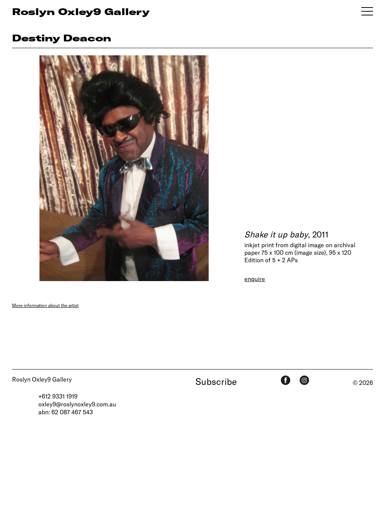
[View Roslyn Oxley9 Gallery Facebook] (285, 380)
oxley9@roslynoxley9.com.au (77, 404)
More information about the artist (45, 305)
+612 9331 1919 (57, 396)
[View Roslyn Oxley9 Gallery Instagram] (304, 380)
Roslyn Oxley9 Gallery (42, 379)
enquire (254, 278)
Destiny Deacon (61, 37)
